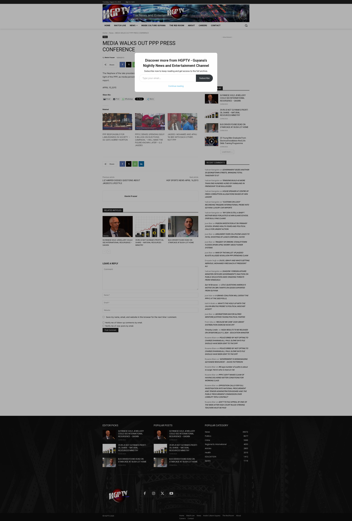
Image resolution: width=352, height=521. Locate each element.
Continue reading (176, 86)
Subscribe (204, 78)
